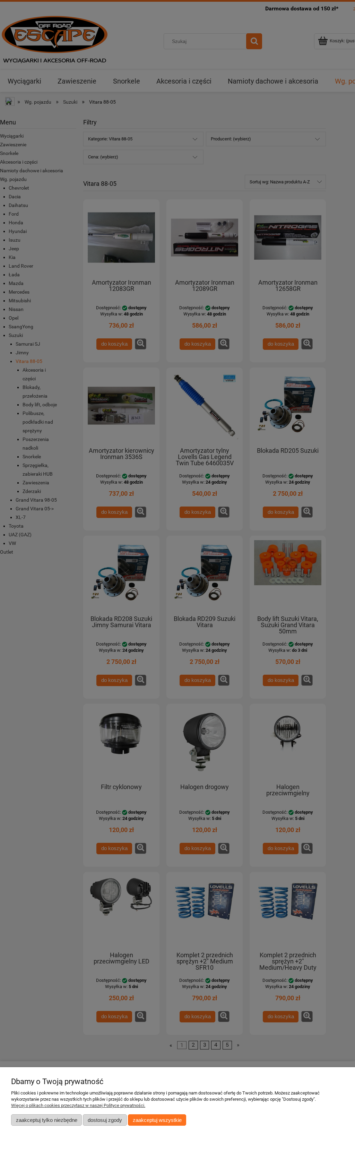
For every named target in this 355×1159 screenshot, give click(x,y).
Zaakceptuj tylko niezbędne (46, 1120)
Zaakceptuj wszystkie (157, 1120)
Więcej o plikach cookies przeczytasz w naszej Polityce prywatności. (78, 1105)
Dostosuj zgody (105, 1120)
